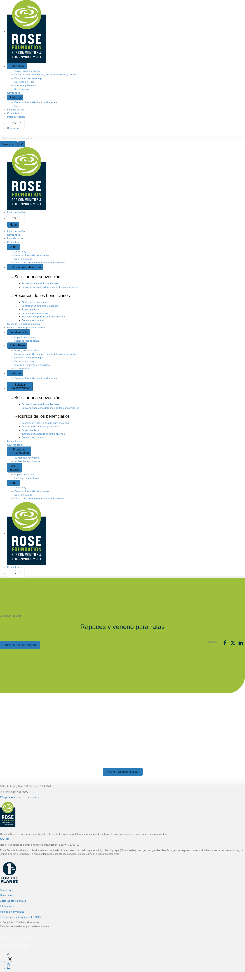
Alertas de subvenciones (35, 302)
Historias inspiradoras (26, 340)
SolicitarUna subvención (20, 386)
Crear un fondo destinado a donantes (35, 102)
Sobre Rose (17, 66)
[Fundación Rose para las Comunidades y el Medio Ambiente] (0, 873)
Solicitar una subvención (25, 267)
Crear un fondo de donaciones (31, 255)
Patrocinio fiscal (30, 309)
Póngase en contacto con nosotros (19, 797)
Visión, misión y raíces (27, 70)
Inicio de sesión (16, 116)
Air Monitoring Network (27, 461)
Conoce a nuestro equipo (28, 78)
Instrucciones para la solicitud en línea (43, 316)
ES (14, 122)
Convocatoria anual (33, 320)
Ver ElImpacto (15, 468)
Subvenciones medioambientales (40, 283)
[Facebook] (8, 954)
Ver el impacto (19, 332)
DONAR (4, 839)
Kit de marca (21, 89)
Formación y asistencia (35, 313)
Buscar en (13, 128)
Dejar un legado (23, 258)
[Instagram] (8, 964)
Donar (17, 106)
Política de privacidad (12, 911)
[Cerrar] (21, 144)
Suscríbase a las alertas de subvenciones (45, 422)
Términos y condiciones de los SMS (20, 917)
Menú (13, 224)
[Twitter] (10, 961)
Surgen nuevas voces (26, 457)
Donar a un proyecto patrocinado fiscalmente (39, 262)
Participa (15, 97)
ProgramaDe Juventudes (19, 451)
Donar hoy (20, 251)
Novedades (13, 92)
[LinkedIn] (8, 968)
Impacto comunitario (25, 337)
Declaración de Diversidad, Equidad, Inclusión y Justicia (45, 74)
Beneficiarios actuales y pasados (40, 305)
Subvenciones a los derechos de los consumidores (50, 287)
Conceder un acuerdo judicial (23, 323)
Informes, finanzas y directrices (32, 364)
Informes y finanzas (25, 85)
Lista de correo (15, 109)
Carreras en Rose (24, 81)
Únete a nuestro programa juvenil (26, 327)
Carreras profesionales (13, 900)
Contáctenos (14, 113)
